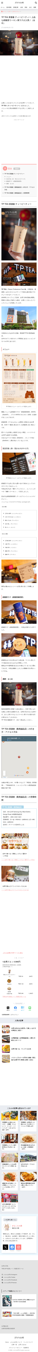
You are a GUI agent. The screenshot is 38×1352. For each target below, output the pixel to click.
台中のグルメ (15, 1015)
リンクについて (28, 1342)
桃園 (34, 7)
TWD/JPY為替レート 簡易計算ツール (14, 997)
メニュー (8, 176)
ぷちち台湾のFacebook (10, 1280)
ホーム (3, 7)
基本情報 (8, 7)
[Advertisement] (19, 79)
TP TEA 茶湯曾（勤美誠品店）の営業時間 (16, 193)
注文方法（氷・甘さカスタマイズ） (16, 179)
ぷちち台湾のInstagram (10, 1274)
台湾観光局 (5, 1326)
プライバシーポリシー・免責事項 (19, 1347)
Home (7, 1342)
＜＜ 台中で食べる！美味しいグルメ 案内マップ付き (18, 860)
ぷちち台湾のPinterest (10, 1282)
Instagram (18, 1250)
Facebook (12, 1250)
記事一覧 (14, 1344)
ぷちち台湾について (16, 1342)
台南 (21, 7)
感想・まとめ (10, 183)
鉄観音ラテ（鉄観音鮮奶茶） (14, 181)
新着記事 (15, 7)
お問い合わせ (22, 1344)
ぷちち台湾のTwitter (9, 1277)
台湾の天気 (5, 1266)
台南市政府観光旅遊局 (8, 1328)
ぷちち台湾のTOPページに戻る (13, 953)
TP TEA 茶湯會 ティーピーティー (14, 174)
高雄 (26, 7)
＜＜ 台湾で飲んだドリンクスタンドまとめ (15, 890)
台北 (30, 7)
